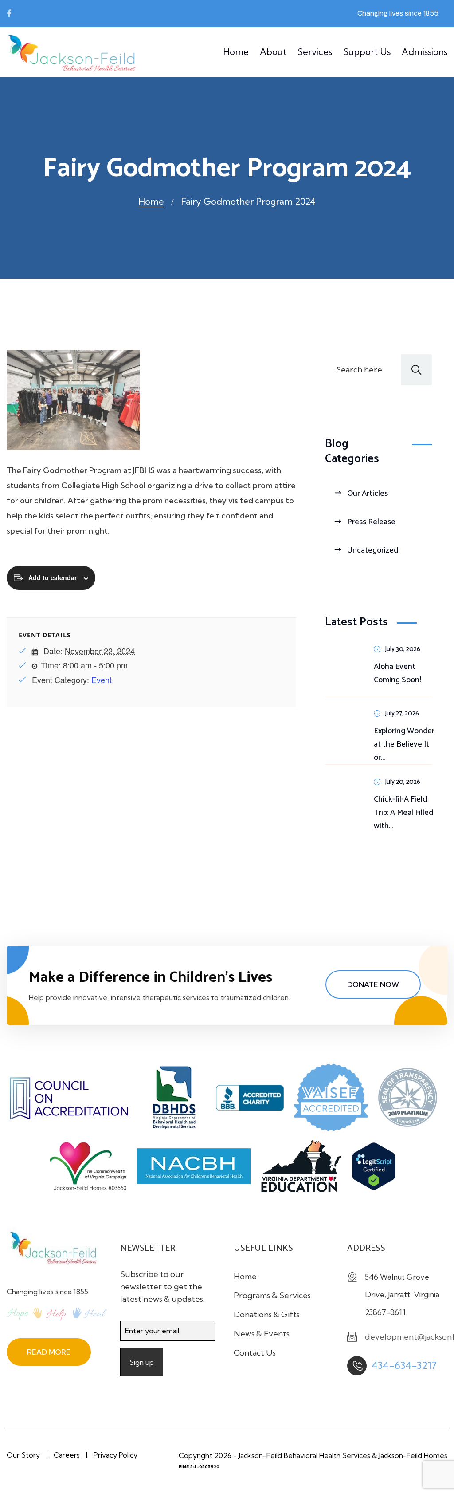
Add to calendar (52, 577)
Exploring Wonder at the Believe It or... (404, 744)
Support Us (367, 51)
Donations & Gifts (267, 1314)
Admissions (424, 51)
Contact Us (255, 1353)
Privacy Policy (115, 1455)
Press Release (371, 522)
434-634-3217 (404, 1365)
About (273, 51)
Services (314, 51)
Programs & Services (272, 1295)
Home (236, 51)
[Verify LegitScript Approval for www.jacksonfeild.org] (378, 1170)
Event (101, 679)
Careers (67, 1455)
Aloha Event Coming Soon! (397, 673)
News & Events (262, 1333)
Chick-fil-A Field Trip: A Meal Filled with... (403, 813)
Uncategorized (372, 550)
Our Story (23, 1455)
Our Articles (367, 493)
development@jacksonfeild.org (85, 13)
